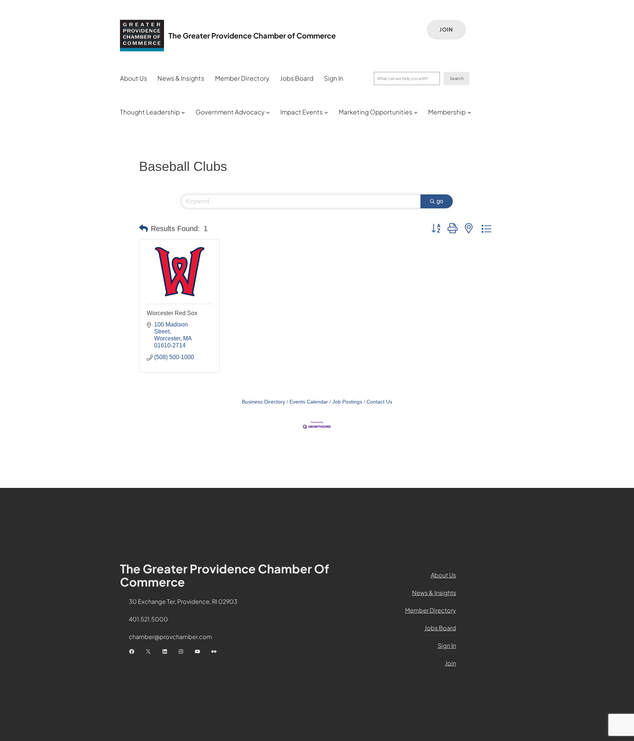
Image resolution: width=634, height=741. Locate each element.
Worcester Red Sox (172, 313)
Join (446, 29)
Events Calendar (308, 402)
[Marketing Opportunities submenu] (416, 112)
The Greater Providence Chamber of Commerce (252, 35)
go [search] (440, 201)
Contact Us (379, 402)
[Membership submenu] (469, 112)
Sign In (447, 645)
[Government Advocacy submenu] (268, 112)
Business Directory (263, 402)
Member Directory (430, 610)
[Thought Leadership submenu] (183, 112)
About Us (443, 575)
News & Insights (434, 592)
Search (456, 78)
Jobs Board (440, 628)
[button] (143, 228)
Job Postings (347, 402)
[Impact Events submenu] (326, 112)
